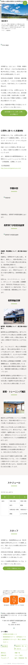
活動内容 (3, 655)
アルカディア (5, 658)
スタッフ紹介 (19, 655)
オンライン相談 (14, 600)
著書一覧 (17, 653)
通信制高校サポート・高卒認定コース (14, 637)
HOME (2, 30)
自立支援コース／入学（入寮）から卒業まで (14, 113)
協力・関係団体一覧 (21, 658)
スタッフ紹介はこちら (14, 568)
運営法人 (3, 653)
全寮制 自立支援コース (10, 634)
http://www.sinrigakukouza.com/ (11, 168)
